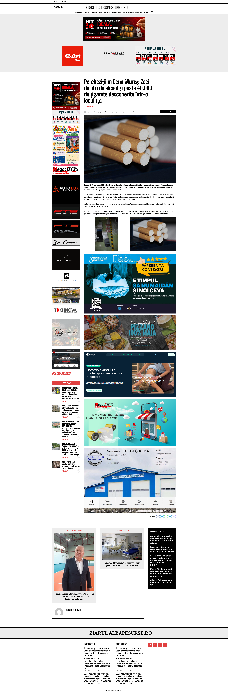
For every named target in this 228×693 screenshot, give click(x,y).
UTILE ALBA (65, 401)
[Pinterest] (170, 111)
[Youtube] (165, 645)
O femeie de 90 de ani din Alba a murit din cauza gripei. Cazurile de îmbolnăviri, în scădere (122, 564)
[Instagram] (155, 645)
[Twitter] (166, 111)
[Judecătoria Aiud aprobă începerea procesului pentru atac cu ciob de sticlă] (56, 464)
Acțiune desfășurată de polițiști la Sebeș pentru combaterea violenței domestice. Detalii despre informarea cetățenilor (71, 393)
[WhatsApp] (174, 111)
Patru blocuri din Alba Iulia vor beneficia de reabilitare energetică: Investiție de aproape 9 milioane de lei (71, 410)
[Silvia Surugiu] (85, 112)
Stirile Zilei (90, 106)
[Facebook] (162, 111)
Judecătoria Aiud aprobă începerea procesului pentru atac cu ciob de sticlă (71, 465)
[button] (152, 12)
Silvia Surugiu (97, 112)
